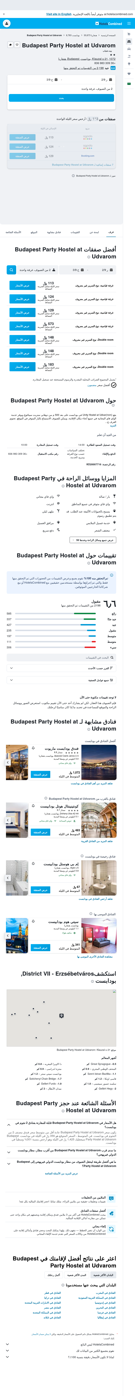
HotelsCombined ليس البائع (97, 1344)
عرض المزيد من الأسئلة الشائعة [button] (61, 1173)
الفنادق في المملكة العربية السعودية (96, 1297)
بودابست (76, 35)
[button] (4, 14)
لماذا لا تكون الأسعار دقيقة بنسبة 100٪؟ (91, 1357)
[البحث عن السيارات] (129, 48)
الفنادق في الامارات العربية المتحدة (43, 1302)
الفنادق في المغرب (105, 1292)
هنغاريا (94, 35)
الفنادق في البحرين (105, 1307)
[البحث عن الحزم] (129, 56)
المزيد (113, 425)
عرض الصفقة (40, 774)
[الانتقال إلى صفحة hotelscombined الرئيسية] (108, 23)
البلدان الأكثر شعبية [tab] (103, 1275)
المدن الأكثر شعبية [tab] (76, 1275)
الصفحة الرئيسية (108, 35)
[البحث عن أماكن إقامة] (129, 41)
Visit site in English (59, 14)
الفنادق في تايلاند (52, 1317)
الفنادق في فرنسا (106, 1312)
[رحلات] (129, 73)
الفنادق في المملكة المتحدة (47, 1312)
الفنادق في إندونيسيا (105, 1302)
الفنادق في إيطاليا (106, 1317)
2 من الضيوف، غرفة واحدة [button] (97, 89)
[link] (91, 783)
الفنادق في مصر (52, 1307)
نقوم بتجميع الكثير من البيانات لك (95, 1351)
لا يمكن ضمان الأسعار (41, 1333)
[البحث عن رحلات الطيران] (129, 34)
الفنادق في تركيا (52, 1297)
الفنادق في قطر (52, 1292)
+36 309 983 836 (104, 63)
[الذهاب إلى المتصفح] (129, 63)
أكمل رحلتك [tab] (53, 1275)
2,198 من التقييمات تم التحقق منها (84, 68)
